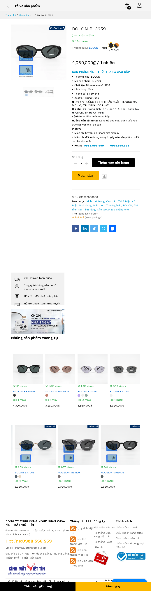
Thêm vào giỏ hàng (113, 162)
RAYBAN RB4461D (23, 391)
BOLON (93, 47)
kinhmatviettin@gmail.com (30, 547)
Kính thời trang (95, 201)
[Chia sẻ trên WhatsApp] (103, 228)
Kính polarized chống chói (113, 209)
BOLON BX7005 (86, 391)
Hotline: (14, 541)
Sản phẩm (24, 15)
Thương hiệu (113, 205)
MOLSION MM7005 (56, 391)
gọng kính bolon (88, 213)
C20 (116, 49)
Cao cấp (111, 201)
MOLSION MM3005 (110, 472)
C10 (111, 49)
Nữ (80, 209)
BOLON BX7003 (119, 391)
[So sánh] (104, 176)
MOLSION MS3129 (66, 472)
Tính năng (89, 209)
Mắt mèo (98, 205)
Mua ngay (85, 175)
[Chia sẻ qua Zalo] (112, 228)
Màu (104, 47)
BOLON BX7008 (22, 472)
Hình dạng (85, 205)
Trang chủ (11, 15)
